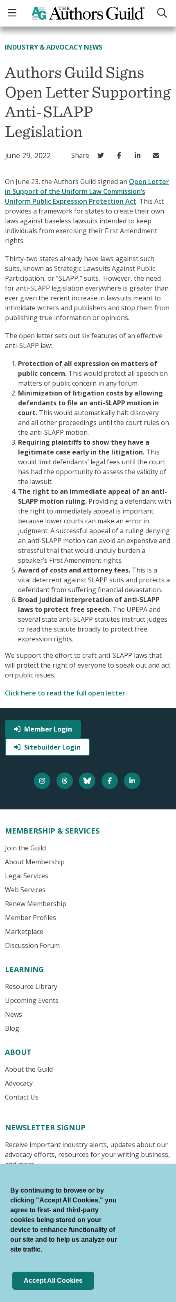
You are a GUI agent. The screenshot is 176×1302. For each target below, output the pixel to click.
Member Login (48, 729)
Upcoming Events (32, 1000)
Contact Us (21, 1097)
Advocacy (19, 1083)
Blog (12, 1028)
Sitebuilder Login (52, 747)
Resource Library (31, 986)
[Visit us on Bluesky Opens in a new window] (88, 781)
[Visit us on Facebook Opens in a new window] (111, 781)
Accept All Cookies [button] (53, 1280)
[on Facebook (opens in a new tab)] (121, 155)
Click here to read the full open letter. (66, 693)
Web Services (25, 889)
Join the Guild (25, 847)
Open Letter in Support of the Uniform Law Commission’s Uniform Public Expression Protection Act (87, 191)
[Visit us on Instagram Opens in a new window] (43, 781)
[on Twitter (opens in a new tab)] (102, 155)
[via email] (158, 155)
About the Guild (29, 1069)
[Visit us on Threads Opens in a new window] (65, 781)
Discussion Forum (32, 945)
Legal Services (26, 875)
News (13, 1014)
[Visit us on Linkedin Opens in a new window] (133, 781)
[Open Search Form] (163, 13)
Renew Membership (35, 903)
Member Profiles (30, 917)
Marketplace (24, 931)
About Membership (35, 861)
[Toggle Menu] (13, 13)
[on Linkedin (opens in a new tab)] (139, 155)
